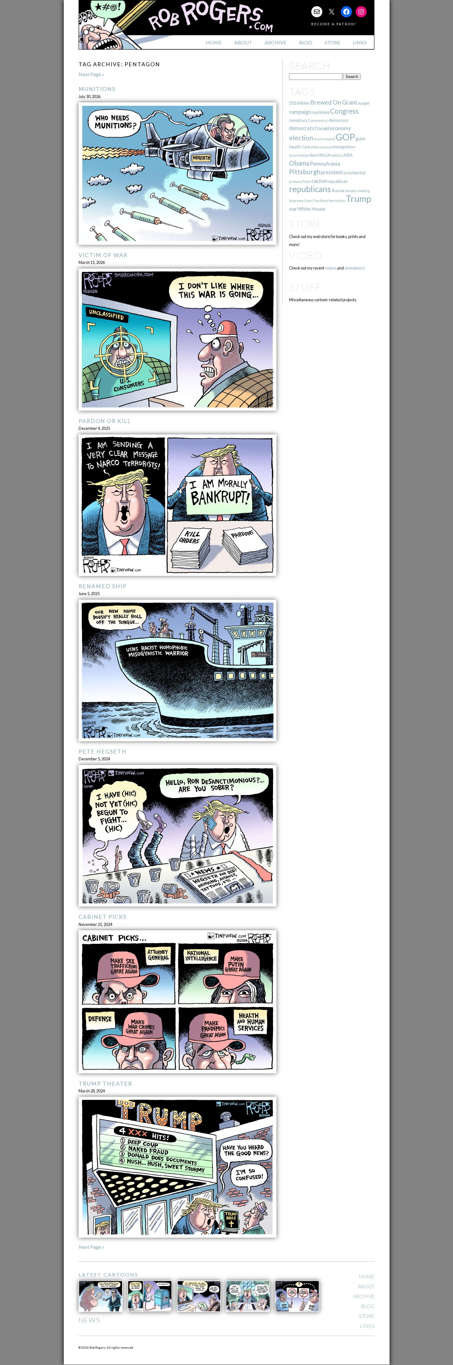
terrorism (337, 200)
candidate (320, 112)
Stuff (305, 287)
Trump (358, 198)
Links (360, 42)
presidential (354, 172)
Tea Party (320, 201)
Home (214, 42)
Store (332, 42)
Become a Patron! (334, 24)
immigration (344, 146)
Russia (338, 190)
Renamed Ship (103, 586)
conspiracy (298, 120)
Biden (305, 103)
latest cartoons (108, 1274)
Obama (299, 163)
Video (306, 255)
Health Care (299, 146)
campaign (300, 112)
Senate (350, 190)
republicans (310, 189)
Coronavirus (318, 120)
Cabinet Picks (103, 917)
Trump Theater (105, 1083)
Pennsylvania (325, 163)
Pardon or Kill (105, 421)
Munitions (97, 89)
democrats (301, 128)
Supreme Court (301, 201)
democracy (339, 120)
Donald (322, 128)
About (243, 42)
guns (360, 138)
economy (340, 128)
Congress (344, 111)
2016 (294, 102)
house (327, 147)
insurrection (299, 155)
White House (311, 209)
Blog (305, 42)
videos (331, 267)
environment (324, 139)
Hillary (316, 147)
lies (313, 155)
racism (319, 181)
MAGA (324, 155)
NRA (348, 155)
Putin (306, 181)
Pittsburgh (304, 172)
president (332, 172)
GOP (345, 136)
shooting (363, 191)
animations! (355, 267)
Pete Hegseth (103, 751)
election (301, 138)
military (337, 155)
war (293, 209)
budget (363, 103)
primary (295, 181)
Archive (275, 42)
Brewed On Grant (333, 102)
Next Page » (91, 74)
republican (338, 181)
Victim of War (103, 255)
